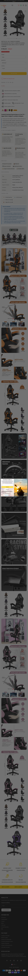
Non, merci (7, 489)
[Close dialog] (26, 479)
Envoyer (7, 487)
